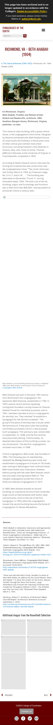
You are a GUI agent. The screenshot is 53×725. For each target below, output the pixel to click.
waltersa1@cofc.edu (31, 19)
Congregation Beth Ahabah (12, 388)
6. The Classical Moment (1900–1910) (16, 63)
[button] (43, 30)
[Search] (24, 35)
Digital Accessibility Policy (32, 11)
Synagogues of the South (13, 29)
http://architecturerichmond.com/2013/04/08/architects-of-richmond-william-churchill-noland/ (27, 605)
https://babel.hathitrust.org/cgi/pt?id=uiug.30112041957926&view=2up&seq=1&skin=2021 (27, 553)
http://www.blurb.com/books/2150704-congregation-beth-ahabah (26, 568)
